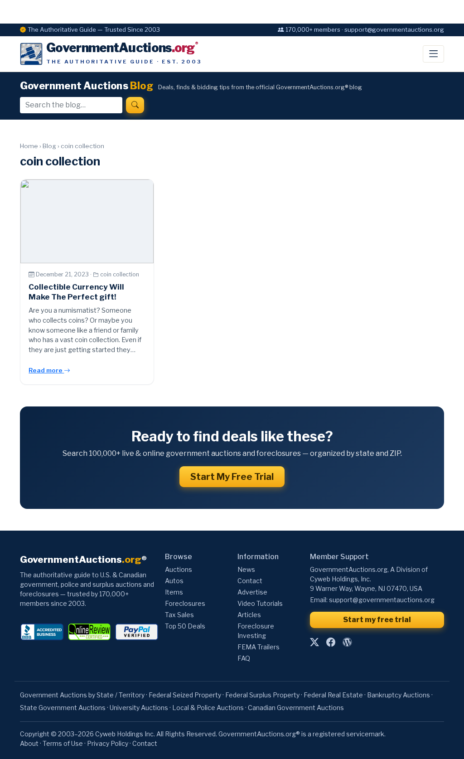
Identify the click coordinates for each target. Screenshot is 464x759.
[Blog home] (347, 642)
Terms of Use (63, 743)
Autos (174, 581)
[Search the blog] (135, 105)
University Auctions (139, 707)
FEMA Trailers (258, 647)
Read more (46, 370)
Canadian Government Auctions (296, 707)
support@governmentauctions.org (382, 600)
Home (29, 146)
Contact (249, 581)
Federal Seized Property (185, 695)
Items (174, 592)
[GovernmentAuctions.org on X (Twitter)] (314, 642)
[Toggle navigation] (433, 54)
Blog (49, 146)
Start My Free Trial (232, 476)
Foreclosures (185, 603)
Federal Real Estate (333, 695)
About (29, 743)
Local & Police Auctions (208, 707)
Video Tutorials (260, 603)
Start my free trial (377, 619)
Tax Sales (179, 615)
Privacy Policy (107, 743)
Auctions (178, 569)
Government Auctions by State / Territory (82, 695)
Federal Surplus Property (262, 695)
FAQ (243, 658)
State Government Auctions (63, 707)
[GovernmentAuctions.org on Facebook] (330, 642)
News (246, 569)
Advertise (252, 592)
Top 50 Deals (185, 626)
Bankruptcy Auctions (398, 695)
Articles (249, 615)
